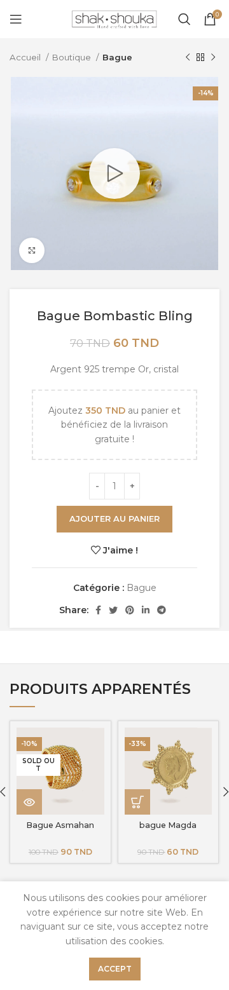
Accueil (26, 57)
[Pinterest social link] (129, 610)
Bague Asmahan (60, 825)
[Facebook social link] (98, 610)
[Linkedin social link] (145, 610)
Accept (115, 968)
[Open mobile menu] (16, 19)
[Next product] (213, 57)
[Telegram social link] (161, 610)
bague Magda (168, 825)
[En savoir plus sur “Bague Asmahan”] (29, 802)
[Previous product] (187, 57)
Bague (117, 57)
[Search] (184, 19)
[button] (137, 802)
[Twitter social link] (113, 610)
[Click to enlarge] (32, 250)
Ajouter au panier (114, 518)
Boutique (72, 57)
